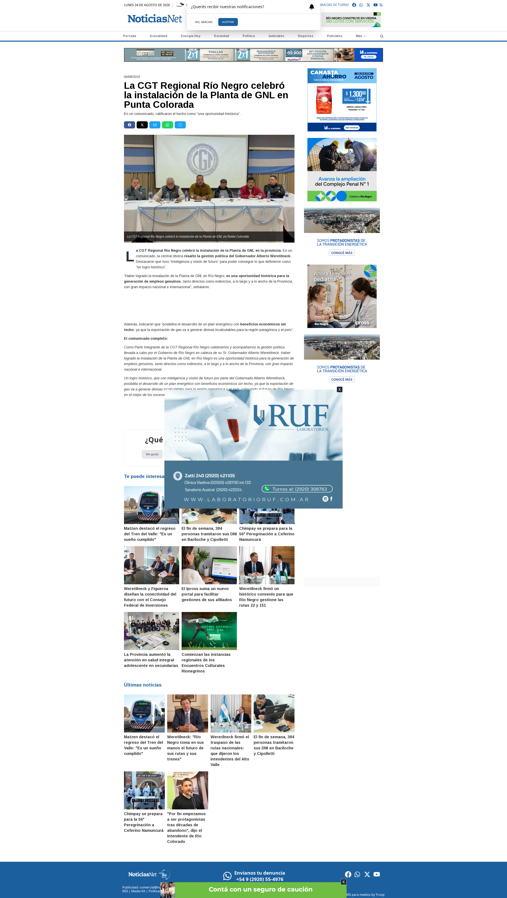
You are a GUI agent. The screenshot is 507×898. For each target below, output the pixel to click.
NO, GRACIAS (204, 22)
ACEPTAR (228, 22)
